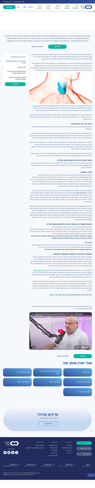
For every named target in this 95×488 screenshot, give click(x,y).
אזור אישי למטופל (18, 1)
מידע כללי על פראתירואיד (18, 57)
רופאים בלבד (6, 1)
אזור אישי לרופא (39, 445)
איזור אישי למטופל (85, 448)
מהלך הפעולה (22, 67)
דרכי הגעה (69, 450)
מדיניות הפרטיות (53, 455)
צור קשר (64, 295)
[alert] (94, 475)
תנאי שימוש (54, 453)
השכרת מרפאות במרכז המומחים (35, 448)
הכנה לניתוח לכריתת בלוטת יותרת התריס (16, 62)
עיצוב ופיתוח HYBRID (8, 474)
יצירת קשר (48, 424)
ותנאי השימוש (12, 473)
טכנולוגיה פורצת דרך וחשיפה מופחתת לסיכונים (17, 78)
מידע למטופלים (53, 445)
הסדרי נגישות (53, 448)
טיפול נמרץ (54, 450)
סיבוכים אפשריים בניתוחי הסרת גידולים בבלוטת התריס (16, 72)
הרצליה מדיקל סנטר (39, 270)
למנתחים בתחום (38, 47)
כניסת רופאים (86, 454)
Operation (85, 12)
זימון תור (9, 7)
